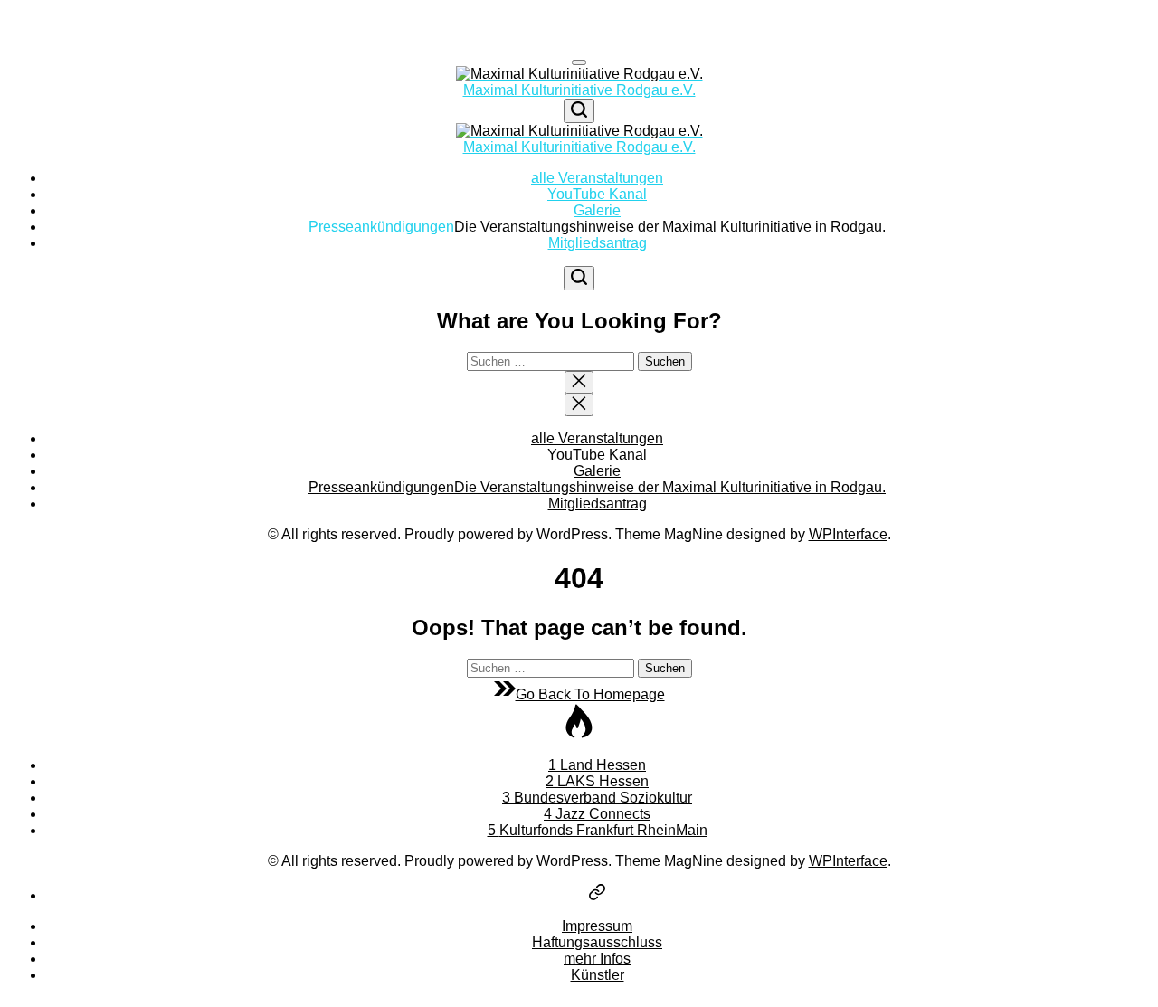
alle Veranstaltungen (597, 177)
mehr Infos (597, 958)
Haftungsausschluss (597, 942)
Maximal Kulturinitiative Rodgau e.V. (579, 90)
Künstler (597, 975)
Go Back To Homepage (590, 694)
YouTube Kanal (597, 194)
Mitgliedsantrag (597, 243)
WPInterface (848, 534)
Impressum (597, 926)
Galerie (597, 210)
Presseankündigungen (597, 226)
